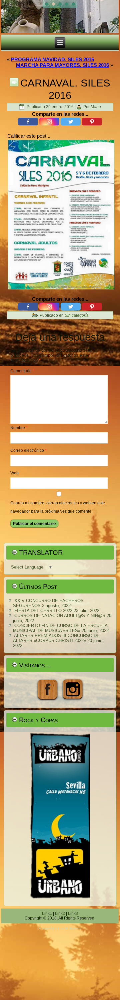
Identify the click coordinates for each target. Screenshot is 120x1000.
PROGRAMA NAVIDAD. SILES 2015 (52, 59)
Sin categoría (77, 315)
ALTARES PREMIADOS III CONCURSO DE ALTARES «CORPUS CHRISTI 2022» (56, 638)
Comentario (22, 371)
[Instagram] (49, 121)
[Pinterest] (92, 121)
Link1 (47, 913)
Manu (96, 106)
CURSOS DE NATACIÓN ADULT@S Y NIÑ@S (59, 615)
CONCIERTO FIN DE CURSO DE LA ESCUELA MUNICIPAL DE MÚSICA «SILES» (60, 628)
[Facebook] (28, 121)
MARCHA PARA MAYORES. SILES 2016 (62, 65)
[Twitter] (71, 121)
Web (14, 473)
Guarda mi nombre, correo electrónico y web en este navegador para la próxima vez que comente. (57, 507)
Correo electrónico (28, 450)
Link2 (60, 913)
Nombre (19, 427)
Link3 (73, 913)
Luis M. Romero (70, 928)
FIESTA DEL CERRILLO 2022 (43, 610)
